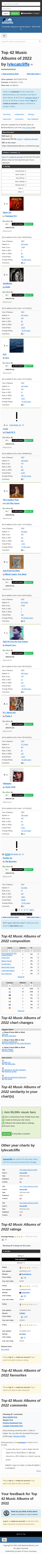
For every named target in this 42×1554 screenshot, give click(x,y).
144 (22, 754)
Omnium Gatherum (9, 1042)
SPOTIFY (29, 224)
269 (22, 470)
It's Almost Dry (9, 712)
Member (20, 1263)
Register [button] (15, 13)
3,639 (23, 328)
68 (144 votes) (26, 476)
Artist (20, 192)
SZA (7, 357)
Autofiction (7, 283)
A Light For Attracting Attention (14, 1077)
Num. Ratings (20, 181)
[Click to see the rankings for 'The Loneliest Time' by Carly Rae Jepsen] (17, 491)
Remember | (28, 13)
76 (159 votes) (26, 760)
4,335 (25, 1316)
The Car (5, 1034)
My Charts (14, 926)
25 (22, 751)
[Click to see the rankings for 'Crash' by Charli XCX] (17, 416)
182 (22, 395)
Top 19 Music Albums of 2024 (28, 1203)
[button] (4, 36)
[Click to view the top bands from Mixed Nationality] (10, 1004)
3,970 (23, 473)
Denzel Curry (10, 645)
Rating (20, 1256)
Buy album (6, 221)
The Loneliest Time (11, 499)
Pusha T (8, 715)
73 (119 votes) (26, 402)
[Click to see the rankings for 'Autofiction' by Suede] (17, 274)
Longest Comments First (13, 1426)
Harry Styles (9, 1051)
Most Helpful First (10, 1417)
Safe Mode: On (15, 425)
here (34, 1162)
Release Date (20, 185)
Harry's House (7, 1049)
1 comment (14, 92)
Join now (6, 1134)
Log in (20, 139)
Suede (7, 286)
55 (22, 467)
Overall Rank (20, 171)
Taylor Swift (10, 786)
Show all (21, 977)
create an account (10, 103)
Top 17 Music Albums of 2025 (28, 1186)
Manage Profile (19, 1436)
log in (33, 100)
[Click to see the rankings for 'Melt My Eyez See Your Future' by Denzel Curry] (17, 633)
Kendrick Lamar (10, 1071)
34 (22, 821)
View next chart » (34, 74)
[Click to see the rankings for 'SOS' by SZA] (17, 345)
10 (24, 1337)
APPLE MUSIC (18, 224)
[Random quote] (21, 29)
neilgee (23, 1334)
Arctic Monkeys (10, 1036)
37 (22, 392)
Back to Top (21, 1534)
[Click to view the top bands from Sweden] (10, 998)
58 (24, 621)
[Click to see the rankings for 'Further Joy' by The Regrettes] (17, 845)
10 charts (24, 888)
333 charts (24, 244)
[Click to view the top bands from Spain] (10, 1008)
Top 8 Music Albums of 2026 (28, 1170)
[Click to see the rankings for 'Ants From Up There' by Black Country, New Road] (17, 562)
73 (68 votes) (25, 547)
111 (22, 538)
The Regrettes (11, 861)
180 (22, 615)
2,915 (23, 828)
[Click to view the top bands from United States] (10, 988)
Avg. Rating (20, 178)
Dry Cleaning (7, 974)
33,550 (23, 900)
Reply (39, 1471)
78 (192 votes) (26, 689)
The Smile (8, 1079)
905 (22, 257)
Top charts (5, 1349)
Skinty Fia (7, 212)
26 (22, 253)
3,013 (23, 398)
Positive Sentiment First (12, 1423)
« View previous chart (10, 74)
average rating (31, 98)
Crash (5, 428)
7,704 (23, 544)
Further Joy (7, 857)
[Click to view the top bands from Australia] (10, 995)
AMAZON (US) (9, 227)
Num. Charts (20, 174)
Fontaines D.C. (11, 215)
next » (32, 910)
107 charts (24, 315)
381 (25, 1296)
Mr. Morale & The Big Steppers (14, 1070)
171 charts (24, 744)
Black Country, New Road (15, 574)
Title (20, 188)
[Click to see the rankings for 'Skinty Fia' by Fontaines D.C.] (17, 203)
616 (22, 541)
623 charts (24, 602)
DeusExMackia (26, 1274)
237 (22, 324)
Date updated (20, 1259)
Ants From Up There (11, 570)
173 (22, 825)
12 (24, 834)
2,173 (23, 686)
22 (22, 680)
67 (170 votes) (26, 831)
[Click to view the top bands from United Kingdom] (10, 992)
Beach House (7, 961)
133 (25, 1277)
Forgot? (36, 13)
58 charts (24, 532)
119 (22, 683)
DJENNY (22, 1313)
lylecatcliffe (18, 64)
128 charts (24, 461)
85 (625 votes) (28, 618)
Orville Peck (6, 964)
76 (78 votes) (25, 331)
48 (22, 321)
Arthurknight (25, 1292)
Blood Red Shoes (8, 967)
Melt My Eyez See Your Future (15, 641)
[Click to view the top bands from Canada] (10, 1001)
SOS (4, 354)
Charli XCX (10, 432)
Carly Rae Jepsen (12, 503)
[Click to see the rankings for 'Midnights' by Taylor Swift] (17, 775)
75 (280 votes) (26, 260)
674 (22, 894)
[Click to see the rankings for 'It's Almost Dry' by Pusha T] (17, 704)
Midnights (7, 783)
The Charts (26, 127)
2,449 (23, 757)
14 (24, 263)
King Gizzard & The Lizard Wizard (9, 954)
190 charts (24, 673)
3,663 (23, 897)
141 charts (24, 386)
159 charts (24, 815)
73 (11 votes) (25, 903)
